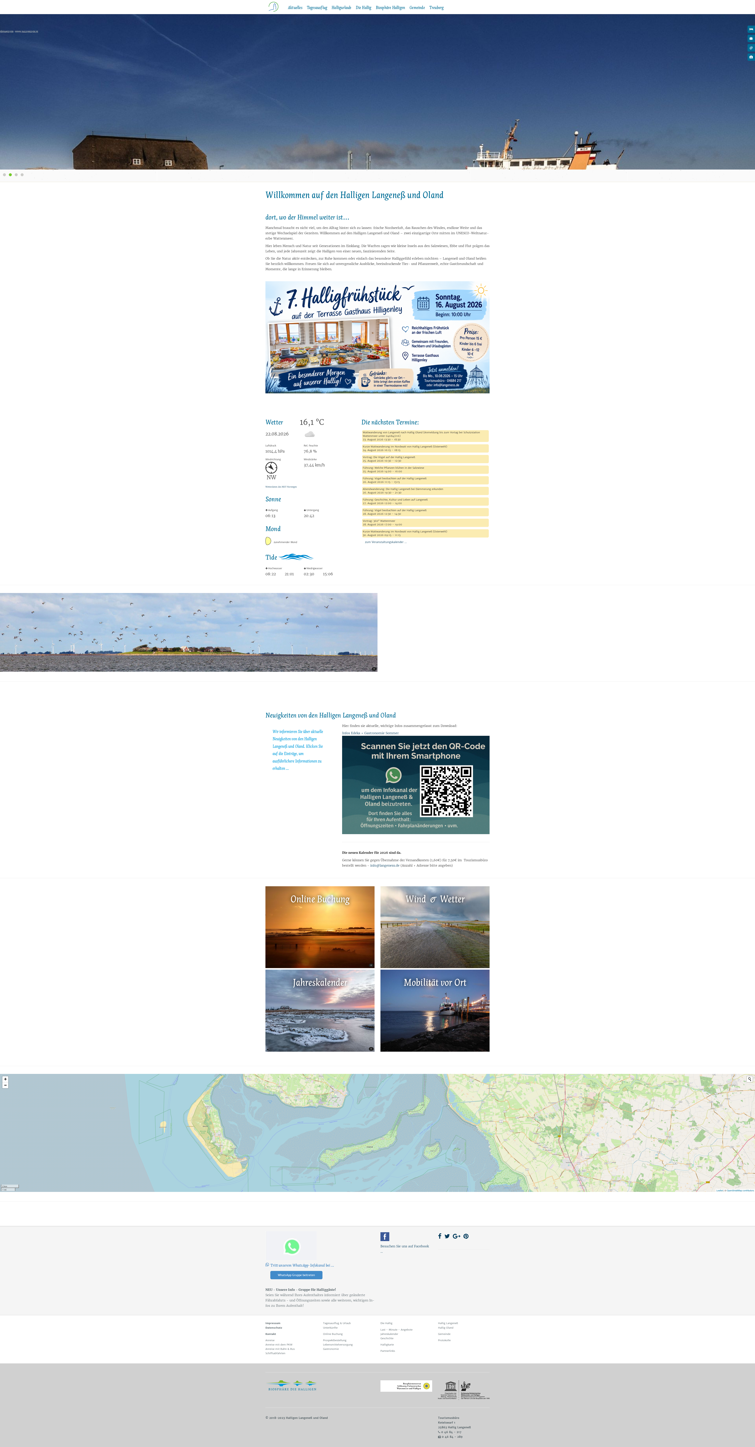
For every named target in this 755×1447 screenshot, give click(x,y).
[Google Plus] (456, 1236)
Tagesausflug (317, 7)
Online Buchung (333, 1334)
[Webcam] (751, 57)
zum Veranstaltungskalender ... (385, 542)
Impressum (272, 1323)
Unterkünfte (330, 1327)
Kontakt (270, 1334)
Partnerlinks (387, 1351)
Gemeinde (417, 7)
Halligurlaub (341, 7)
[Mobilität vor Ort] (435, 1050)
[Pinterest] (466, 1236)
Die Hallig (363, 7)
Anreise (269, 1340)
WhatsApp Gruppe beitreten (296, 1275)
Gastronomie (331, 1349)
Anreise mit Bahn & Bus (280, 1349)
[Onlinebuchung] (751, 38)
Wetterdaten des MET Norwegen (281, 487)
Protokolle (444, 1340)
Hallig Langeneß (448, 1323)
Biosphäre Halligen (390, 7)
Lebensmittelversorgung (338, 1344)
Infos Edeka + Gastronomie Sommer (370, 733)
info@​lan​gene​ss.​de (385, 865)
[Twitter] (447, 1236)
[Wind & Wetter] (435, 967)
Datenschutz (273, 1327)
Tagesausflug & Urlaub (337, 1323)
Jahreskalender (389, 1334)
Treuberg (436, 7)
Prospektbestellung (334, 1340)
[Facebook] (384, 1236)
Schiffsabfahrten (275, 1353)
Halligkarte (387, 1344)
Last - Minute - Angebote (396, 1329)
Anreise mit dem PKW (278, 1344)
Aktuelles (295, 7)
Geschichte (386, 1338)
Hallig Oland (445, 1327)
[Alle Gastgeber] (751, 29)
